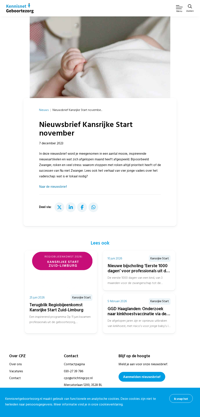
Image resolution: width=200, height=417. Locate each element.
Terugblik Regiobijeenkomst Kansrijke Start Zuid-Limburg (56, 307)
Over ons (15, 364)
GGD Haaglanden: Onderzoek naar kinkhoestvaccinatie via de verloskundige (137, 314)
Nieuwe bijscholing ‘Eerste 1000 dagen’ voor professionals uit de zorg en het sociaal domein (138, 271)
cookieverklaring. (111, 404)
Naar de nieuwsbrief (53, 186)
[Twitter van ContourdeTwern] (59, 207)
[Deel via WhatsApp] (93, 207)
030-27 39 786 (73, 371)
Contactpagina (74, 364)
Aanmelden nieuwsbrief (142, 377)
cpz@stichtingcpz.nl (78, 378)
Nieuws (44, 110)
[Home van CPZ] (20, 8)
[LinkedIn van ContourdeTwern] (71, 207)
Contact (15, 378)
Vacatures (16, 371)
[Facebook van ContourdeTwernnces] (82, 207)
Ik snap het (181, 398)
